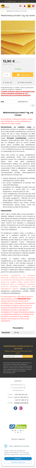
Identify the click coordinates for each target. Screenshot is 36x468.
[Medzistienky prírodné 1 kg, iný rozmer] (18, 37)
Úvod (2, 11)
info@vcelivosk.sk (11, 1)
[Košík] (29, 6)
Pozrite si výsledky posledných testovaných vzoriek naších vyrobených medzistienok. (18, 291)
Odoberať (28, 356)
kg (7, 74)
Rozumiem (18, 458)
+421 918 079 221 (24, 1)
